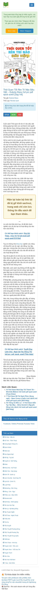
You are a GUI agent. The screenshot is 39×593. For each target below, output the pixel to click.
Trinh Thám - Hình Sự (10, 542)
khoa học (19, 244)
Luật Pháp (7, 485)
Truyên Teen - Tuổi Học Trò (12, 549)
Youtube (26, 424)
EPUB (7, 115)
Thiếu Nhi (7, 519)
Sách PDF (7, 580)
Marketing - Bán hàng (10, 488)
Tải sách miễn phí (8, 578)
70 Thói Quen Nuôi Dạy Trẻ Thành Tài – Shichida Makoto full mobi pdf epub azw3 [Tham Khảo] (21, 391)
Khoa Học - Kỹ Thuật (10, 468)
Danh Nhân (7, 447)
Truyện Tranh (8, 553)
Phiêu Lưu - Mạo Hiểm (11, 495)
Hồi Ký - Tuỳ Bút (9, 457)
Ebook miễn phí (19, 578)
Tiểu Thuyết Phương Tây (11, 532)
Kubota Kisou (13, 98)
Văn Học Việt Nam (9, 559)
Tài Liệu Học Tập (9, 505)
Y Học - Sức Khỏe (9, 563)
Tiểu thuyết (7, 525)
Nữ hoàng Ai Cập (25, 582)
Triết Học (7, 539)
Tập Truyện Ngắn (9, 512)
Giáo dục (7, 451)
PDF (19, 115)
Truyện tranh (15, 580)
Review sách (14, 101)
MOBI (13, 115)
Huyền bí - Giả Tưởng (10, 461)
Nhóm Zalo (11, 31)
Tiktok (32, 424)
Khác (5, 464)
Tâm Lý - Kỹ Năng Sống (11, 508)
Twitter (13, 424)
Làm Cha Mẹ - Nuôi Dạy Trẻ (12, 478)
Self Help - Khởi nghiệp (11, 502)
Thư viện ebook (14, 582)
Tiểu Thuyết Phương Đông (12, 529)
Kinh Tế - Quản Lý (9, 474)
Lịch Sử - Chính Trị (9, 481)
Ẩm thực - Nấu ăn (9, 437)
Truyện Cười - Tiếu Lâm (11, 546)
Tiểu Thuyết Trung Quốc (11, 536)
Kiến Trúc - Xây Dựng (10, 471)
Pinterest (20, 424)
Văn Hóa (7, 556)
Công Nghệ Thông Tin (11, 444)
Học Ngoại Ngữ (9, 454)
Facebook (6, 424)
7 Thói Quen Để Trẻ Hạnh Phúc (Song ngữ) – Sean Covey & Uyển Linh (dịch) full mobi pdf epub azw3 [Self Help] (21, 398)
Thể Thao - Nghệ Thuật (11, 515)
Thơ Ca (6, 522)
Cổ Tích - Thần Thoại (10, 440)
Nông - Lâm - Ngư (9, 491)
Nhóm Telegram (25, 31)
